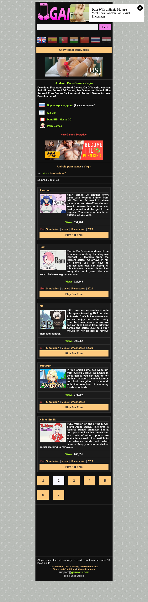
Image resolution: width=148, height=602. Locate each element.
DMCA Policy (71, 566)
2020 (90, 229)
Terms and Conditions (64, 569)
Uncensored (78, 229)
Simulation (52, 229)
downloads (55, 173)
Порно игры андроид (60, 105)
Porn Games (54, 125)
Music (65, 229)
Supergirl (45, 365)
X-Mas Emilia (48, 419)
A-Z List (51, 112)
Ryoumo (45, 190)
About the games (86, 569)
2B (41, 306)
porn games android (74, 576)
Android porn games (69, 166)
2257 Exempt (56, 566)
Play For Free (74, 234)
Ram (42, 246)
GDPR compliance (89, 566)
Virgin (87, 166)
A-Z (64, 173)
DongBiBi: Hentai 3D (59, 119)
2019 (90, 461)
